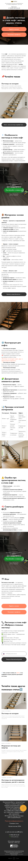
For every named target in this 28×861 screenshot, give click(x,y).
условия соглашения (9, 440)
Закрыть (23, 2)
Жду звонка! (15, 435)
